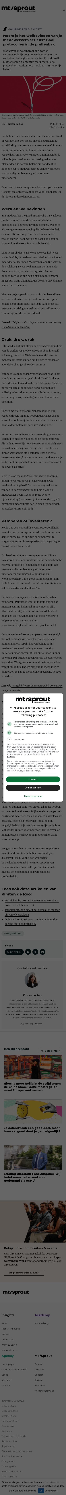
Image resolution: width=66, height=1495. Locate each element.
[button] (33, 739)
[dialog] (33, 747)
